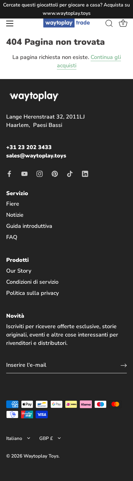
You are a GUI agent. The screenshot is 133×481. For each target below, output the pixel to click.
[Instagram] (39, 173)
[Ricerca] (109, 24)
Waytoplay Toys (41, 456)
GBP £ (46, 438)
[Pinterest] (55, 173)
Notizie (15, 215)
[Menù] (10, 23)
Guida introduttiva (29, 226)
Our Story (18, 270)
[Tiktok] (70, 173)
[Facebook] (9, 173)
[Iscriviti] (124, 365)
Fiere (12, 203)
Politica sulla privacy (32, 293)
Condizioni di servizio (32, 282)
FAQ (11, 237)
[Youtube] (24, 173)
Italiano (14, 438)
